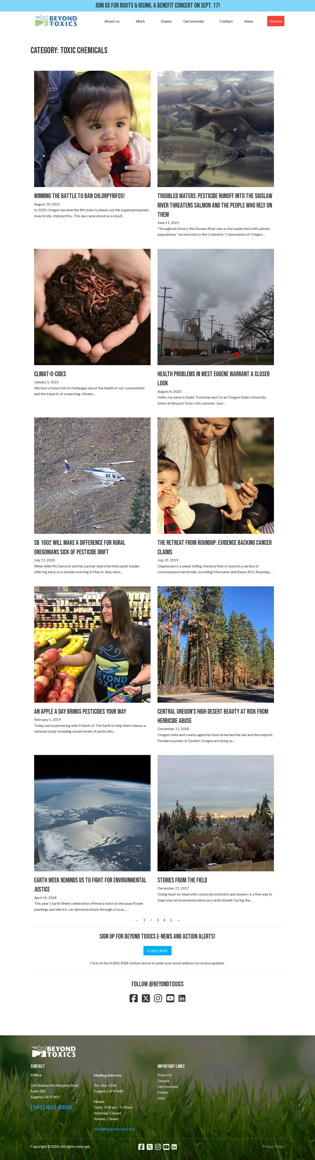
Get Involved (193, 21)
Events (166, 21)
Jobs (161, 1098)
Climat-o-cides (50, 374)
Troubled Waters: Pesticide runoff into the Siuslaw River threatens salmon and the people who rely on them (215, 205)
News (248, 21)
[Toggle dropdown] (124, 21)
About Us (112, 21)
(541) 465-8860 (51, 1107)
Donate (276, 21)
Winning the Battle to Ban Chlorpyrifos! (79, 196)
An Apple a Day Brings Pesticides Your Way (80, 712)
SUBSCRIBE (157, 951)
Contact (226, 21)
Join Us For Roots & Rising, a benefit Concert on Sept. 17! (157, 6)
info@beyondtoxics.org (114, 1129)
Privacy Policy (273, 1146)
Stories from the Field (182, 880)
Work (140, 21)
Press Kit (165, 1075)
